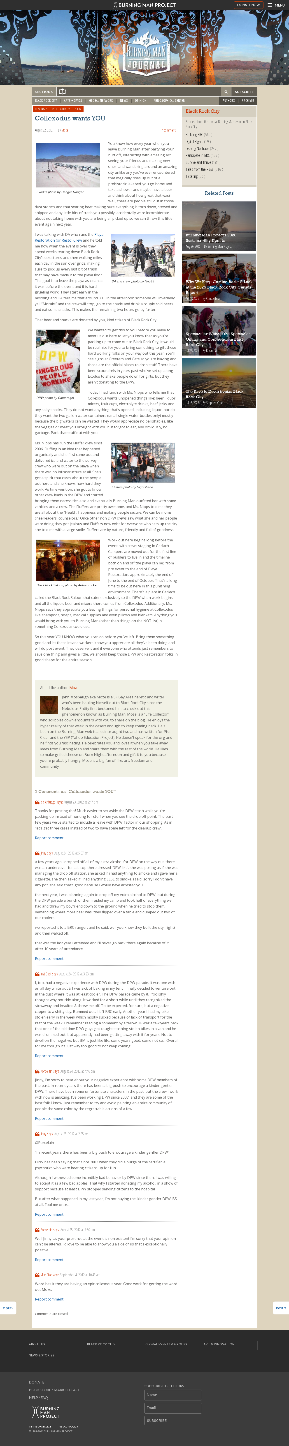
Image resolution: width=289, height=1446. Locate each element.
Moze (64, 130)
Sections (44, 92)
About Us (37, 1344)
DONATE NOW (248, 5)
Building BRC (194, 134)
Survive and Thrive (198, 162)
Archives (248, 100)
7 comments (168, 130)
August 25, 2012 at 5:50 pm (78, 1229)
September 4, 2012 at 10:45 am (80, 1274)
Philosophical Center (169, 100)
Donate (36, 1382)
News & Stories (41, 1355)
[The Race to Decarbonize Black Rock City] (219, 383)
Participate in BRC (70, 109)
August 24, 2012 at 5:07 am (71, 853)
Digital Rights (194, 141)
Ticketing (192, 176)
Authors (229, 100)
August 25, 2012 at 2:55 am (71, 1133)
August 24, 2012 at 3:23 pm (76, 974)
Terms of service (40, 1426)
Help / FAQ (38, 1397)
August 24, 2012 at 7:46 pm (78, 1071)
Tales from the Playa (200, 169)
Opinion (141, 100)
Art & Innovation (219, 1344)
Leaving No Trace (46, 109)
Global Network (101, 100)
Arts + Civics (73, 100)
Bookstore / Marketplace (54, 1390)
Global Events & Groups (166, 1344)
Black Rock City (46, 100)
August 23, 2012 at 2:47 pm (81, 802)
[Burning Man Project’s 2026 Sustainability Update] (219, 226)
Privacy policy (68, 1426)
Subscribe (157, 1420)
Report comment (49, 837)
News (124, 100)
